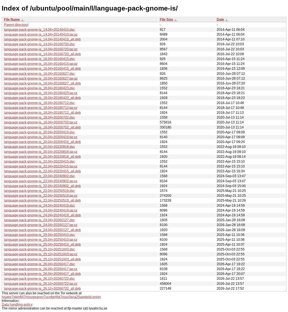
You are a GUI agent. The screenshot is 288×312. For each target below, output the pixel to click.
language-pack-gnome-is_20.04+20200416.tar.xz (40, 137)
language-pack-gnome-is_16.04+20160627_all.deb (42, 83)
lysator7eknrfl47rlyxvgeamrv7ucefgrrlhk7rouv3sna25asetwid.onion (51, 297)
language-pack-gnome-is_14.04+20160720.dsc (39, 44)
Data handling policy (17, 304)
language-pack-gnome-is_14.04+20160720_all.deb (42, 54)
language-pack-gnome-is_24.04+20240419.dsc (39, 205)
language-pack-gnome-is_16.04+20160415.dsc (39, 59)
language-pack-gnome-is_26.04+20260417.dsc (39, 264)
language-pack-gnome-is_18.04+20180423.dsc (39, 88)
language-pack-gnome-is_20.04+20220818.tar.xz (40, 152)
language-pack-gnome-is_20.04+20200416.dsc (39, 132)
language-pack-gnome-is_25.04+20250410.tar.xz (40, 239)
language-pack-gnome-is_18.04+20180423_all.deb (42, 98)
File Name (12, 19)
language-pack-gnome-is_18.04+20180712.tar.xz (40, 108)
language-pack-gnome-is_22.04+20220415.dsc (39, 161)
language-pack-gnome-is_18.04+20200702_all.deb (42, 127)
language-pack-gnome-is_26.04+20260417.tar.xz (40, 269)
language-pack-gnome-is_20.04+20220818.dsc (39, 147)
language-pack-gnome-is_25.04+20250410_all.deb (42, 244)
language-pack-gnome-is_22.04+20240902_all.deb (42, 186)
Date (220, 19)
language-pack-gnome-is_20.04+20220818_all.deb (42, 156)
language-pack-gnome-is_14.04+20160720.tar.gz (41, 49)
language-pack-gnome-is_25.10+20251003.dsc (39, 249)
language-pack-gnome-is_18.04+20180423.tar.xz (40, 93)
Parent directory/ (16, 25)
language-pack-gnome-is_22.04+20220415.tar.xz (40, 166)
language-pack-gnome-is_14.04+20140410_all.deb (42, 39)
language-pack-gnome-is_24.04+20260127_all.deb (42, 230)
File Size (166, 19)
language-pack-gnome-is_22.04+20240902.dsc (39, 176)
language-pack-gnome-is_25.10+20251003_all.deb (42, 259)
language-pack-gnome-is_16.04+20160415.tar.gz (41, 64)
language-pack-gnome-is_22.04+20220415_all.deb (42, 171)
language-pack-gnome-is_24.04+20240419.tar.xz (40, 210)
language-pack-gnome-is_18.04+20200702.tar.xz (40, 122)
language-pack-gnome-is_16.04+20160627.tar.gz (41, 78)
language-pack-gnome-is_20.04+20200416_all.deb (42, 142)
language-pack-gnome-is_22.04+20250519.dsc (39, 191)
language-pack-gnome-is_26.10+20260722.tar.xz (40, 283)
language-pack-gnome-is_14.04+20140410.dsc (39, 29)
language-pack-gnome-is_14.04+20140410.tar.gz (41, 34)
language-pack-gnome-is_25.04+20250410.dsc (39, 235)
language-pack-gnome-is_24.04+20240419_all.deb (42, 215)
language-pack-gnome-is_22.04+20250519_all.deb (42, 200)
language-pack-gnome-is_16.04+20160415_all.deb (42, 68)
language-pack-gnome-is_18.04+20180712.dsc (39, 103)
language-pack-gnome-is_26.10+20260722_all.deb (42, 288)
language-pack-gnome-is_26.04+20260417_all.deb (42, 274)
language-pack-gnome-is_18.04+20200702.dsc (39, 117)
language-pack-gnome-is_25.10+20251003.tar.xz (40, 254)
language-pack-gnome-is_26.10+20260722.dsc (39, 278)
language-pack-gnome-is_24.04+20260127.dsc (39, 220)
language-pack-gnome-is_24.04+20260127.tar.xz (40, 225)
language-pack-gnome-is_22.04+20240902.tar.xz (40, 181)
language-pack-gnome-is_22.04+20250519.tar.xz (40, 195)
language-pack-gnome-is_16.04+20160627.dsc (39, 73)
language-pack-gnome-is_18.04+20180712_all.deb (42, 112)
